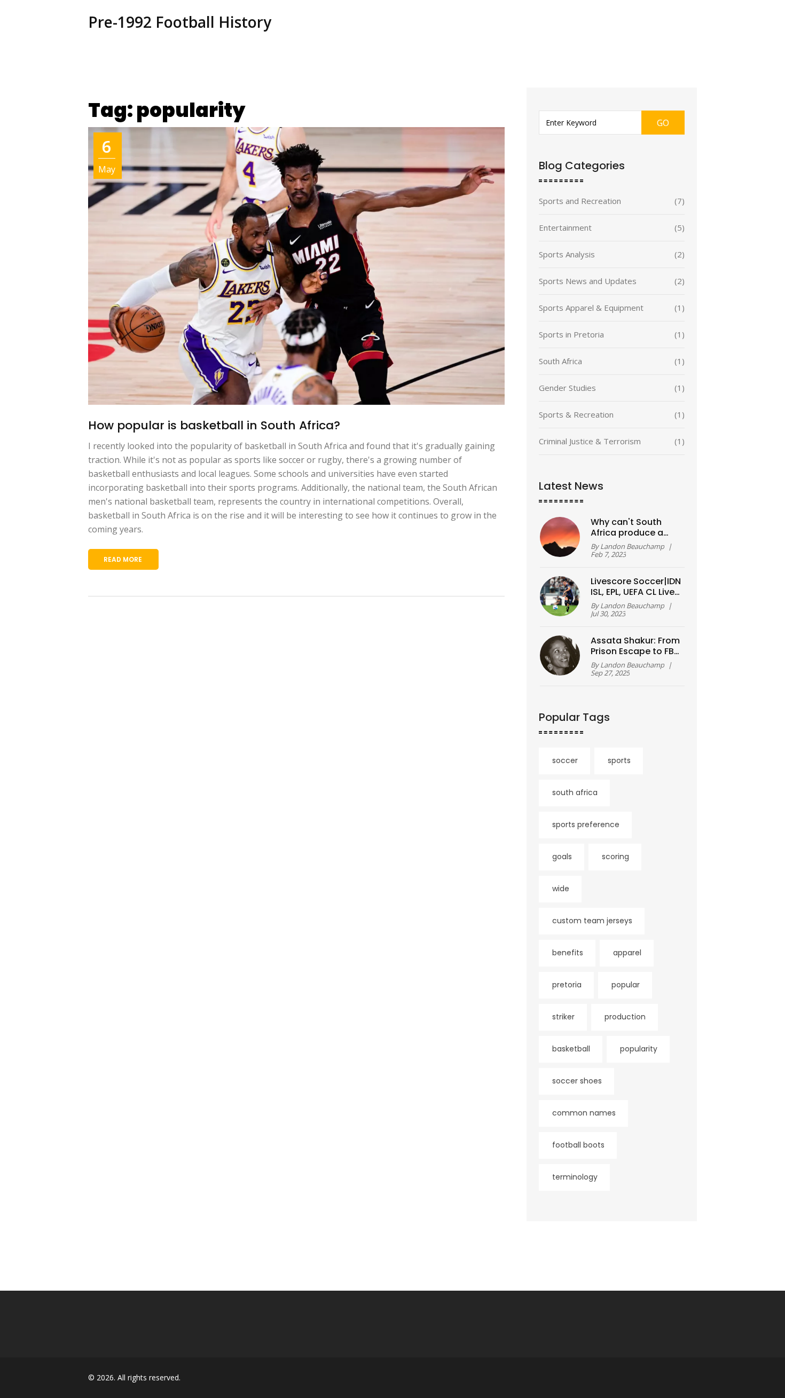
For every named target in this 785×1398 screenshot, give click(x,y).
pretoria (567, 984)
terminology (575, 1177)
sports (619, 760)
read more (123, 559)
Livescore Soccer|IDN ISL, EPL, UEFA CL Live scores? (636, 587)
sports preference (585, 824)
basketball (571, 1048)
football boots (578, 1145)
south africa (575, 792)
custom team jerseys (592, 920)
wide (560, 888)
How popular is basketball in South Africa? (214, 425)
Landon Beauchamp (632, 546)
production (625, 1016)
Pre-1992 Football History (179, 22)
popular (625, 984)
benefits (567, 952)
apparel (627, 952)
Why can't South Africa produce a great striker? (627, 527)
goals (562, 856)
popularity (638, 1048)
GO (663, 123)
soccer (565, 760)
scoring (615, 856)
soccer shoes (577, 1080)
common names (584, 1113)
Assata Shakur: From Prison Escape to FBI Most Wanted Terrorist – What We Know (635, 646)
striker (563, 1016)
